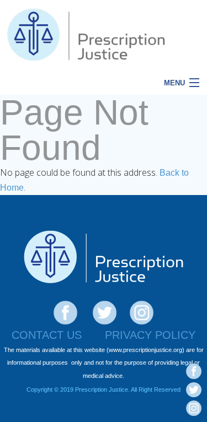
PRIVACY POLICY (150, 335)
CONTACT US (47, 335)
